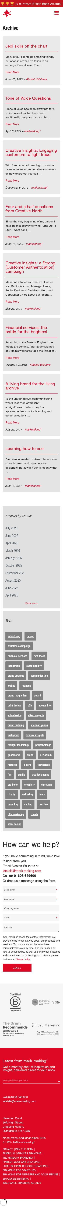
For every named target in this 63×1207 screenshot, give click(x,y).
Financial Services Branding (22, 1153)
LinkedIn (6, 1109)
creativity (29, 784)
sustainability (34, 666)
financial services (17, 656)
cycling (28, 804)
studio (21, 774)
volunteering (15, 715)
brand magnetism (17, 695)
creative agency (40, 774)
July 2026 (11, 528)
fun (9, 774)
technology (44, 764)
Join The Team (24, 1149)
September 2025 (15, 573)
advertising (14, 636)
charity (11, 794)
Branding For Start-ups (19, 1170)
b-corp (27, 764)
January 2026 (13, 558)
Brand (30, 755)
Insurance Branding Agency (22, 1183)
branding (13, 804)
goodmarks (14, 755)
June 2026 (11, 536)
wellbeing (27, 794)
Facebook (19, 1109)
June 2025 (11, 588)
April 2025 (11, 595)
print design (14, 705)
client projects (36, 715)
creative (43, 804)
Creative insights (35, 735)
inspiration (14, 666)
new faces (39, 656)
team (42, 794)
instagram (13, 735)
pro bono (13, 784)
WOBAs (11, 685)
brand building (16, 725)
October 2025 (13, 565)
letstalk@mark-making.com (22, 870)
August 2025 (13, 580)
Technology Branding (18, 1157)
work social (14, 824)
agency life (44, 705)
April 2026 (11, 543)
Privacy (8, 1149)
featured (12, 764)
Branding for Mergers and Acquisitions (30, 1174)
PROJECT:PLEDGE (43, 745)
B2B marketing (16, 814)
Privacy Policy (22, 959)
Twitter (12, 1109)
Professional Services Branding (25, 1166)
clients (34, 814)
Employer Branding (16, 1178)
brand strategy (16, 675)
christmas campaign (19, 646)
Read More (12, 72)
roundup (26, 685)
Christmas (46, 784)
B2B (30, 705)
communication (39, 675)
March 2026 (12, 550)
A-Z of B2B (46, 755)
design (30, 636)
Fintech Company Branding (21, 1161)
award (37, 695)
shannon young (39, 725)
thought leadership (18, 745)
